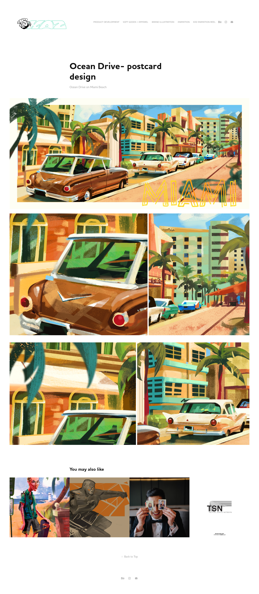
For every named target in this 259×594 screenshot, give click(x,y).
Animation (184, 22)
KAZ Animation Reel (204, 22)
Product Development (106, 22)
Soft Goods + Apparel (135, 22)
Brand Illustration (163, 22)
